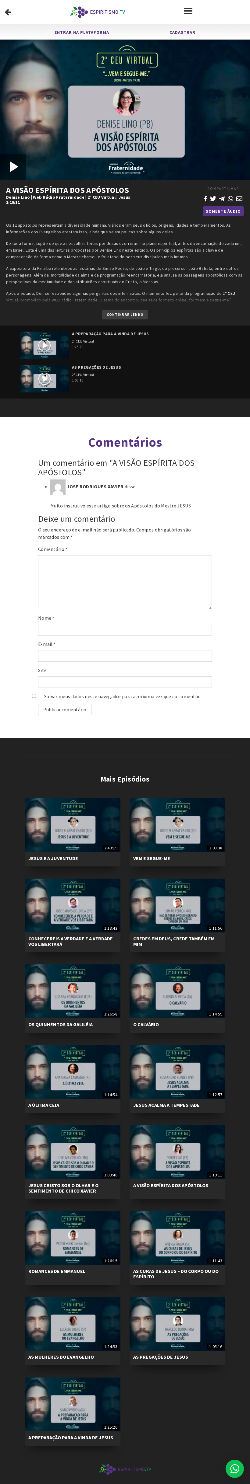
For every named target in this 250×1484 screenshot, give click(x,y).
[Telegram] (222, 198)
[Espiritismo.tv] (97, 12)
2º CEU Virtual (102, 197)
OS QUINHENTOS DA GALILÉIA (60, 1024)
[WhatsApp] (230, 198)
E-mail (47, 644)
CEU (231, 293)
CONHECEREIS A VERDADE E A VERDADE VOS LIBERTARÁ (70, 941)
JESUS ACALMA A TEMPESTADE (166, 1105)
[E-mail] (239, 198)
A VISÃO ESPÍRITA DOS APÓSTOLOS (170, 1185)
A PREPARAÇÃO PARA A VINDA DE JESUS (70, 1437)
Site (42, 670)
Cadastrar (182, 32)
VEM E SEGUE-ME (151, 858)
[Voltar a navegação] (8, 12)
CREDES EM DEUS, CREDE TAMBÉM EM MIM (174, 941)
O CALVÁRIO (146, 1024)
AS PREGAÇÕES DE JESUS (160, 1357)
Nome (46, 618)
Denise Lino (18, 197)
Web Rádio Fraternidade (58, 197)
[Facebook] (205, 198)
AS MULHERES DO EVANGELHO (61, 1357)
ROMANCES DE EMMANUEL (56, 1271)
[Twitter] (213, 198)
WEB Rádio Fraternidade (75, 300)
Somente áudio (223, 211)
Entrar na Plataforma (82, 32)
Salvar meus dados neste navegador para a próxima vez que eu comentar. (122, 696)
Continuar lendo (125, 314)
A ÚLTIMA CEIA (43, 1105)
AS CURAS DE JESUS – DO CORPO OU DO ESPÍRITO (176, 1274)
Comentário (53, 549)
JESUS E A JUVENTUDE (53, 858)
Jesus (124, 197)
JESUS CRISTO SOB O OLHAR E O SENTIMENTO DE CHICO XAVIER (63, 1188)
